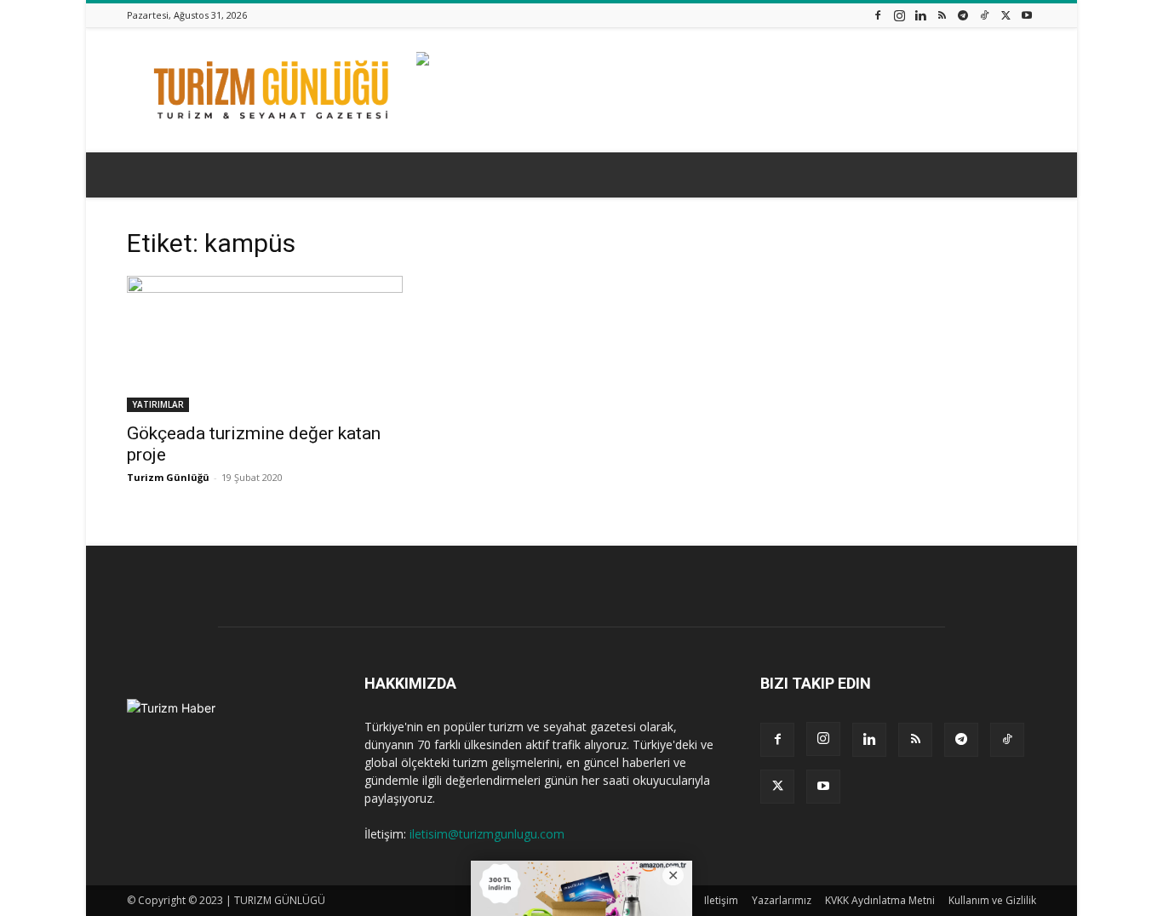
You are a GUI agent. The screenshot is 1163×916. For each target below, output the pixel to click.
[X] (1005, 14)
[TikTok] (984, 14)
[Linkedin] (920, 14)
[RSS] (941, 14)
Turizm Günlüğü (168, 477)
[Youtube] (1026, 14)
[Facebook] (877, 14)
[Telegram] (963, 14)
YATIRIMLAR (158, 404)
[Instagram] (899, 14)
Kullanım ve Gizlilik (992, 900)
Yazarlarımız (781, 900)
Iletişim (721, 900)
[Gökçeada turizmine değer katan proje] (265, 344)
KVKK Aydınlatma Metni (880, 900)
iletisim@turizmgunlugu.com (487, 834)
